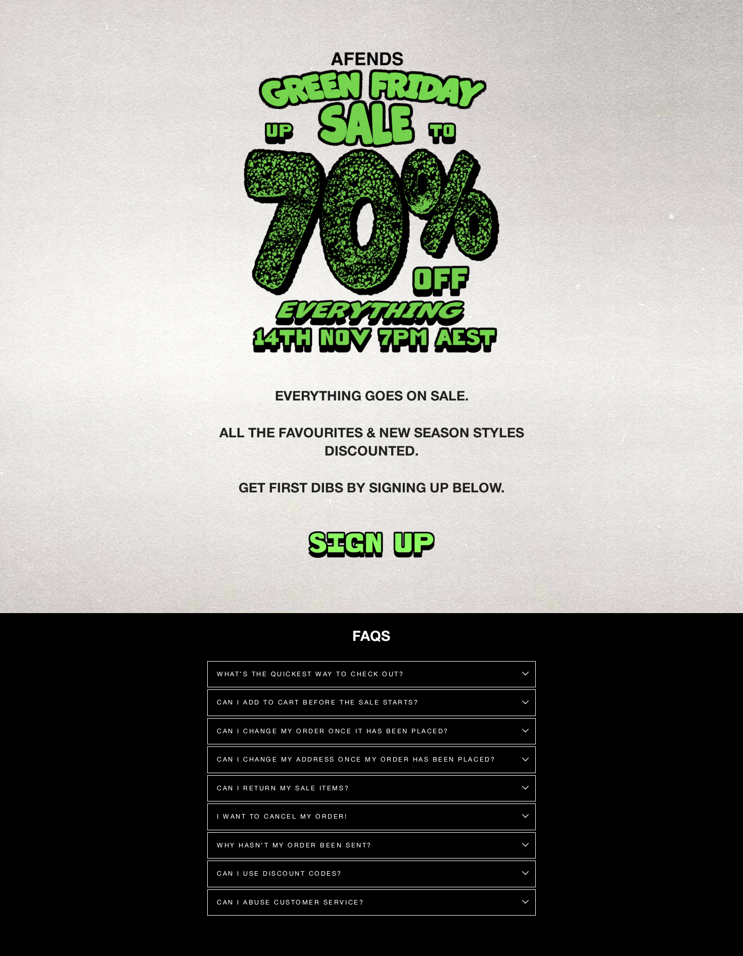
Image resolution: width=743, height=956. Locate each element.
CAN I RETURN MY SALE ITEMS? (283, 788)
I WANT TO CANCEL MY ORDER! (282, 816)
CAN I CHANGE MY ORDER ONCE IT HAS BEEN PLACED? (333, 731)
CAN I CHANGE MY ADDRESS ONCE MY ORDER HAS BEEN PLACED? (356, 759)
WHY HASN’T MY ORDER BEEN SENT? (294, 845)
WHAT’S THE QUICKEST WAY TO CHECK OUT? (310, 674)
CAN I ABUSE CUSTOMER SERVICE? (290, 902)
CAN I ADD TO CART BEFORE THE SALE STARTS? (318, 702)
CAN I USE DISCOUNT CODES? (279, 873)
